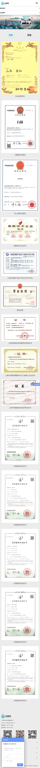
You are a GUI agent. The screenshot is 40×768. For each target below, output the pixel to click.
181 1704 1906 (10, 725)
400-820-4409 (10, 727)
